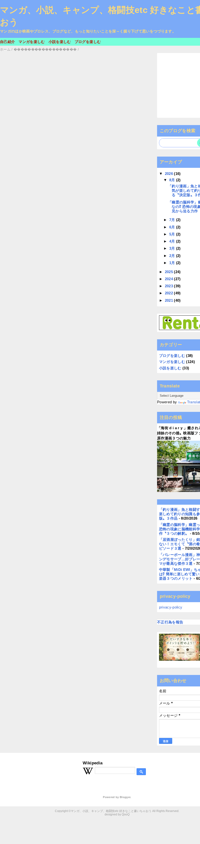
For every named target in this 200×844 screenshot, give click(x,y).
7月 (172, 220)
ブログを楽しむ (88, 42)
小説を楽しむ (60, 42)
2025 (169, 272)
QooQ (126, 814)
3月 (172, 248)
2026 (169, 173)
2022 (169, 293)
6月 (172, 227)
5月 (172, 234)
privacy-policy (170, 607)
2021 (169, 300)
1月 (172, 263)
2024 (169, 279)
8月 (172, 180)
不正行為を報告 (170, 622)
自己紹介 (7, 42)
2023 (169, 286)
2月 (172, 256)
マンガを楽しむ (32, 42)
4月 (172, 241)
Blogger (125, 797)
